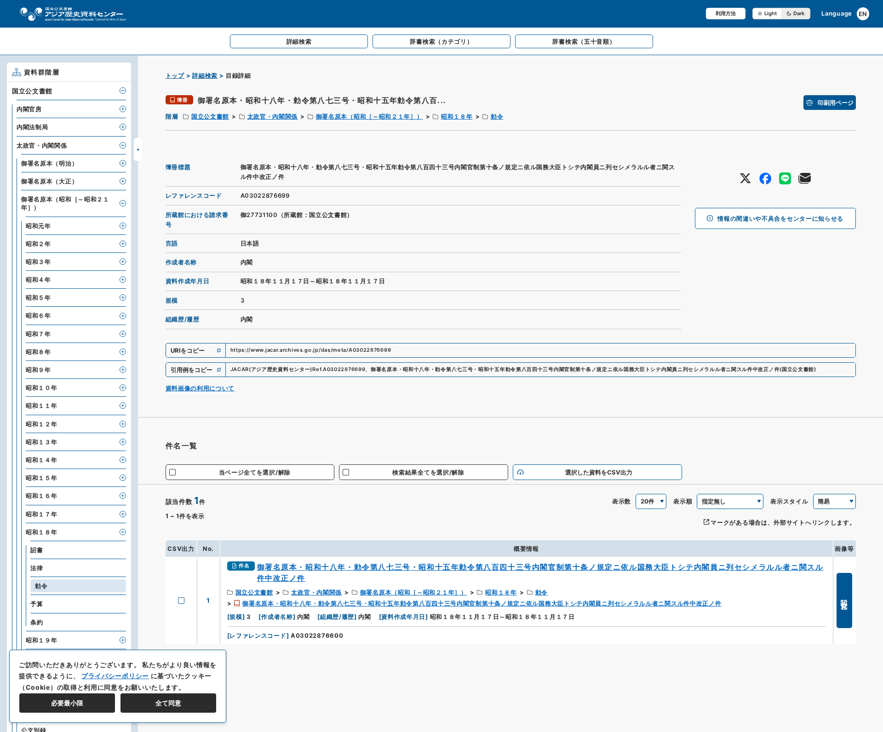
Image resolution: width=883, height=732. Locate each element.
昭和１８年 (457, 116)
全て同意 (168, 703)
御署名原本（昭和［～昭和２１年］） (369, 116)
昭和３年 (38, 261)
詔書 (36, 550)
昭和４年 (38, 279)
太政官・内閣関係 (272, 116)
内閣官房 (29, 109)
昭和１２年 (41, 424)
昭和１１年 (41, 405)
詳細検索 (205, 75)
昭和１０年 (41, 387)
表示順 (682, 501)
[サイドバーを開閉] (138, 149)
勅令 (497, 116)
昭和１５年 (41, 477)
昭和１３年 (41, 442)
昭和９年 (38, 369)
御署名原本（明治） (49, 163)
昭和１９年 (41, 640)
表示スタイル (789, 501)
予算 (36, 603)
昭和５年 (38, 297)
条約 (36, 622)
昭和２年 (38, 243)
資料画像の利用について (200, 388)
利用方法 (726, 13)
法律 (36, 568)
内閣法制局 (32, 127)
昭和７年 (38, 333)
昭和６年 (38, 315)
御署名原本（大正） (49, 181)
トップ (175, 75)
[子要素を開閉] (123, 90)
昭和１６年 (41, 495)
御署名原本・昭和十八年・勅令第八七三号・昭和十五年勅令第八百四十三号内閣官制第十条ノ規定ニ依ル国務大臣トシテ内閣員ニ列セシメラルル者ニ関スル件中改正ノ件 (481, 603)
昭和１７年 (41, 514)
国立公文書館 (210, 116)
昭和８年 (38, 351)
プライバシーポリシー (115, 676)
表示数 (621, 501)
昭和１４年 (41, 459)
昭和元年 (38, 225)
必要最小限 (67, 703)
